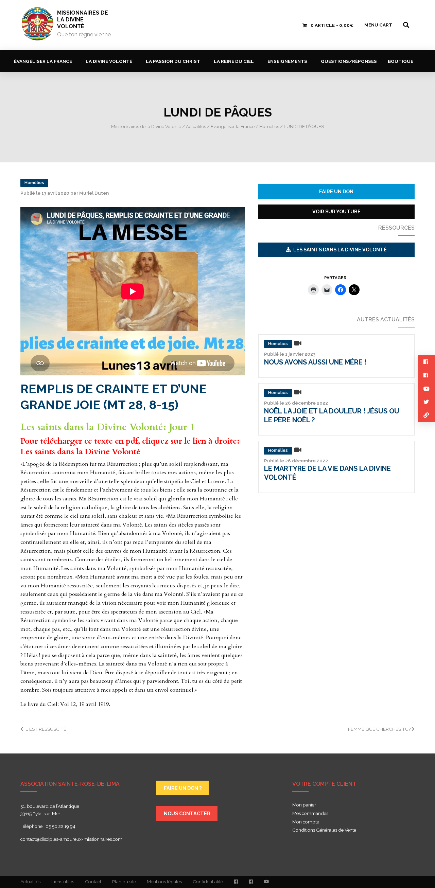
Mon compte (305, 822)
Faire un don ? (183, 788)
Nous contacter (187, 813)
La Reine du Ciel (234, 61)
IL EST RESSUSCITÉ (44, 729)
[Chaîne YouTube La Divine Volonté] (266, 882)
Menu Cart (378, 25)
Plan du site (124, 881)
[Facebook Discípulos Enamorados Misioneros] (250, 882)
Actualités (30, 881)
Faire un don (336, 191)
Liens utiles (62, 881)
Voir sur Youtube (336, 211)
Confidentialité (208, 881)
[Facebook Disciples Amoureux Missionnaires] (235, 882)
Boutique (400, 61)
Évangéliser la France (43, 61)
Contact (93, 881)
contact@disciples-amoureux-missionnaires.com (71, 839)
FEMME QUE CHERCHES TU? (380, 729)
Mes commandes (310, 813)
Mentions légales (164, 881)
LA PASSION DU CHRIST (173, 61)
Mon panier (304, 805)
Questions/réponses (349, 61)
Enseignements (287, 61)
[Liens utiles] (426, 415)
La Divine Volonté (109, 61)
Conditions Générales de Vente (324, 830)
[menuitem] (44, 61)
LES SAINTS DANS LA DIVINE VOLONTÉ (340, 249)
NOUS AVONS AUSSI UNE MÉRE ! (315, 362)
